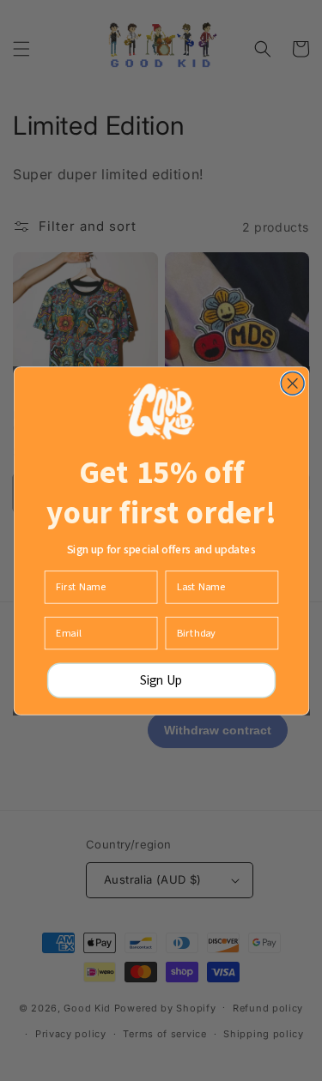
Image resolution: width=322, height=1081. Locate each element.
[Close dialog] (292, 383)
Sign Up (161, 680)
